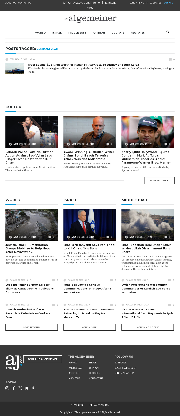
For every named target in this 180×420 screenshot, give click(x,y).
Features (138, 32)
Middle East (77, 32)
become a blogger (125, 367)
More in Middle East (148, 327)
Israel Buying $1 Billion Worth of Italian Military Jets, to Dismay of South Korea (83, 65)
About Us (10, 3)
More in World (31, 327)
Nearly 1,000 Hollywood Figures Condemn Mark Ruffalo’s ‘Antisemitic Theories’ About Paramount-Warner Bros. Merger (146, 157)
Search (167, 32)
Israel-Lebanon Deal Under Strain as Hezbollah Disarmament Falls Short (146, 248)
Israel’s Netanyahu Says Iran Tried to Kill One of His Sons (89, 246)
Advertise (77, 405)
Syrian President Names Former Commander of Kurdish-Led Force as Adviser (145, 288)
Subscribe (155, 3)
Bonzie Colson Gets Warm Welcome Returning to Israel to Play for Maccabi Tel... (88, 313)
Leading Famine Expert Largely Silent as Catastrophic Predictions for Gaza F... (29, 288)
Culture (118, 32)
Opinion (99, 32)
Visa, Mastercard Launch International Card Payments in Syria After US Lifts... (147, 313)
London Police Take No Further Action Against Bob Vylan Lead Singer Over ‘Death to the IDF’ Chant (29, 157)
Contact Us (24, 3)
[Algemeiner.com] (90, 19)
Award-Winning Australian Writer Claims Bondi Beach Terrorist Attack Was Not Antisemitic (88, 155)
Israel (57, 32)
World (40, 32)
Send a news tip (138, 3)
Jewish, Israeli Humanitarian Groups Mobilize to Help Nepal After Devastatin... (28, 248)
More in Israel (90, 327)
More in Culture (159, 180)
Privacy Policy (99, 405)
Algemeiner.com (88, 412)
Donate (168, 3)
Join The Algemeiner (43, 359)
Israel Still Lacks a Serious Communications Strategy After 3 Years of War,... (87, 288)
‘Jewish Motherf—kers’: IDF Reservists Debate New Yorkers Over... (27, 313)
